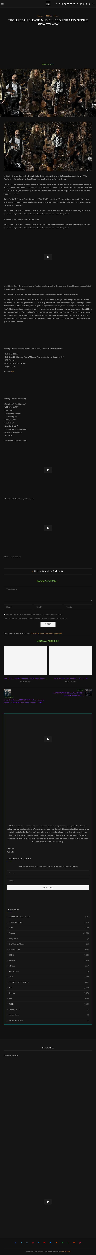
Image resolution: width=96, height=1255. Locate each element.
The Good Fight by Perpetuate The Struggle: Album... (25, 678)
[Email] (74, 3)
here (12, 372)
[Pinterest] (65, 3)
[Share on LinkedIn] (45, 571)
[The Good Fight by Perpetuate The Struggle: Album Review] (25, 660)
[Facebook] (56, 3)
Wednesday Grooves (49, 1020)
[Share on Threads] (59, 571)
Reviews (49, 993)
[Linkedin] (68, 3)
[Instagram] (62, 3)
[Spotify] (81, 3)
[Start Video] (48, 257)
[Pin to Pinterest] (43, 571)
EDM (49, 928)
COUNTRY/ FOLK (49, 922)
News (49, 977)
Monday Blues (49, 971)
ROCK (49, 1004)
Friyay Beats (49, 939)
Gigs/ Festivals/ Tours (49, 944)
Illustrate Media (65, 1251)
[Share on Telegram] (53, 571)
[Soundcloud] (77, 3)
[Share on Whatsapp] (51, 571)
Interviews (49, 960)
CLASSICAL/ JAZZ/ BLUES (49, 917)
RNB (49, 998)
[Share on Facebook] (37, 571)
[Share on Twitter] (40, 571)
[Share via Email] (62, 571)
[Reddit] (86, 3)
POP (49, 988)
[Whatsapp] (83, 3)
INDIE (49, 955)
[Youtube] (71, 3)
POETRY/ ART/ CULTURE (49, 982)
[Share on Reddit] (48, 571)
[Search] (93, 3)
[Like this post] (35, 571)
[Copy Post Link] (56, 571)
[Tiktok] (89, 3)
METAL (49, 966)
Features (49, 933)
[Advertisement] (48, 44)
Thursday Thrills (49, 1009)
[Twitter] (59, 3)
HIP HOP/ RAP (49, 949)
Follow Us (10, 852)
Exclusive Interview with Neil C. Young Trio (71, 678)
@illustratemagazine (11, 1055)
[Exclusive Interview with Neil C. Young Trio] (70, 660)
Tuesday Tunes (49, 1015)
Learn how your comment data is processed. (47, 633)
